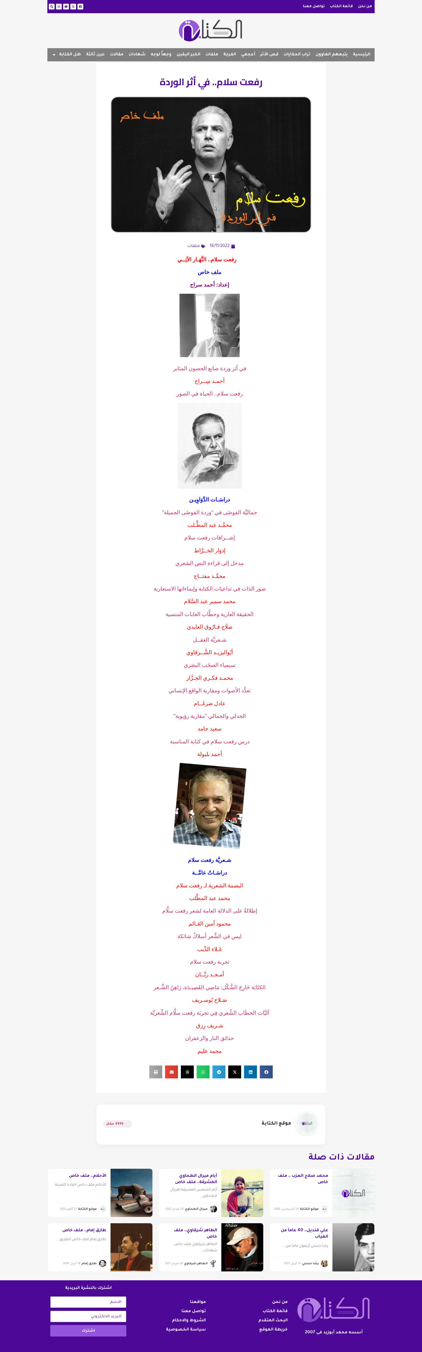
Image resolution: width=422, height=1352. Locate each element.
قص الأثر (269, 54)
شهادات (137, 54)
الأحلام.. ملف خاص (87, 1176)
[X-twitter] (73, 6)
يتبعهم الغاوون (331, 54)
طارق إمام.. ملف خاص (84, 1230)
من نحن (365, 7)
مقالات (116, 54)
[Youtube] (66, 6)
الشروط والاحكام (189, 1320)
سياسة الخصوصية (186, 1330)
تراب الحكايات (297, 54)
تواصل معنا (314, 7)
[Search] (52, 6)
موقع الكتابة (276, 1123)
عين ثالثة (95, 54)
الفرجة (229, 54)
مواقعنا (198, 1302)
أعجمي (248, 54)
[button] (266, 1071)
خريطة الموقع (273, 1330)
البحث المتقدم (273, 1320)
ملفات (212, 54)
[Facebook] (80, 6)
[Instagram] (59, 6)
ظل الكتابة (70, 54)
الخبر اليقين (188, 54)
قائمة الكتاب (341, 7)
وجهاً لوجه (161, 54)
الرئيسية (361, 54)
